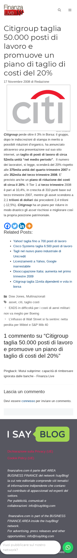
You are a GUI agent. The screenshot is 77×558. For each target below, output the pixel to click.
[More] (29, 226)
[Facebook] (7, 226)
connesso (28, 401)
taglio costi (31, 302)
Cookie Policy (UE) (20, 458)
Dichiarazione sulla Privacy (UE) (30, 451)
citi (20, 302)
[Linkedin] (22, 226)
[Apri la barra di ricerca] (59, 10)
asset (12, 302)
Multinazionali (35, 296)
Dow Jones (16, 296)
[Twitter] (14, 226)
